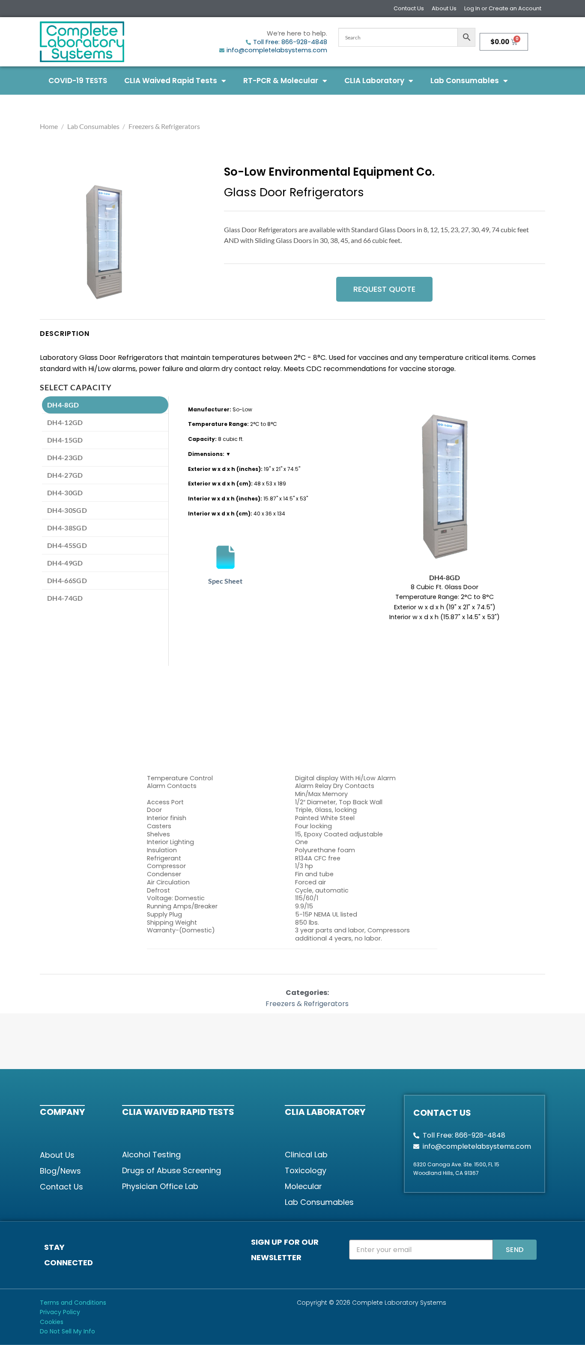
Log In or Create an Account (502, 8)
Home (49, 126)
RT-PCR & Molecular (280, 80)
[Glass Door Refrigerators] (104, 242)
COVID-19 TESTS (77, 80)
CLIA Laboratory (374, 80)
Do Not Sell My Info (67, 1331)
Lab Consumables (464, 80)
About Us (444, 8)
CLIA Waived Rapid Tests (170, 80)
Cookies (51, 1322)
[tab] (105, 404)
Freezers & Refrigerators (164, 126)
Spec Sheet (225, 581)
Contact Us (409, 8)
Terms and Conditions (73, 1302)
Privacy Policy (60, 1312)
